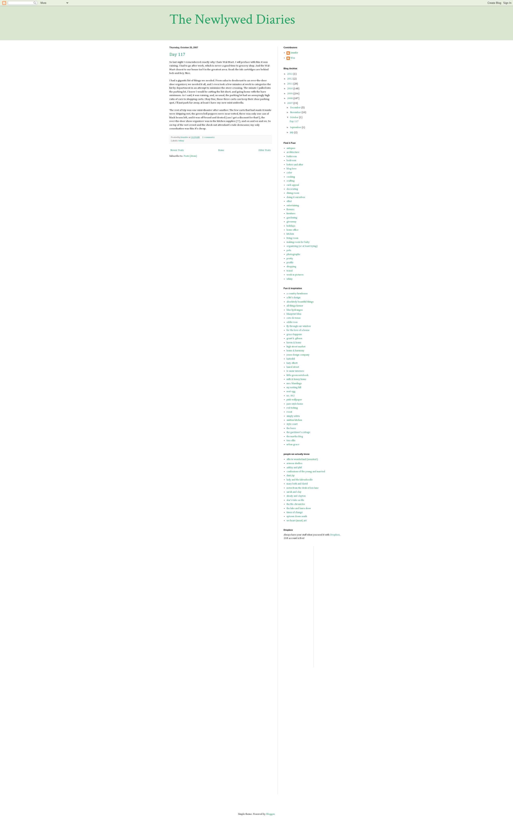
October (294, 117)
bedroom (291, 160)
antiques (291, 148)
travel (290, 271)
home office (292, 230)
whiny (181, 141)
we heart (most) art (297, 521)
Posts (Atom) (190, 156)
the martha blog (295, 436)
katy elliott (292, 363)
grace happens (294, 334)
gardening (292, 218)
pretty (290, 258)
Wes (293, 58)
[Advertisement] (356, 555)
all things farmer (295, 306)
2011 (290, 84)
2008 (290, 98)
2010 (290, 88)
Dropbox (335, 535)
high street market (296, 347)
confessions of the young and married (306, 471)
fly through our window (299, 326)
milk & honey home (296, 379)
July (292, 132)
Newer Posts (177, 150)
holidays (291, 226)
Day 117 (177, 54)
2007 (290, 103)
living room (292, 238)
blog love (291, 169)
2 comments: (208, 137)
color (289, 173)
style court (292, 424)
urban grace (293, 444)
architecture (293, 152)
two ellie (291, 440)
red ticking (292, 408)
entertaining (293, 205)
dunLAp (291, 475)
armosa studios (294, 463)
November (296, 112)
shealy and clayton (296, 496)
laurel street (293, 367)
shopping (291, 266)
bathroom (292, 156)
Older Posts (265, 150)
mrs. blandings (294, 383)
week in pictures (295, 275)
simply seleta (293, 416)
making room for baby (298, 242)
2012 (290, 79)
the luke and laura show (299, 508)
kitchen (290, 234)
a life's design (293, 297)
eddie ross (292, 322)
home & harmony (295, 351)
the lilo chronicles (296, 504)
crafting (291, 181)
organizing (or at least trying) (302, 246)
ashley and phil (294, 467)
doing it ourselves (296, 197)
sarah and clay (294, 492)
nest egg (291, 391)
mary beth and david (297, 484)
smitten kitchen (294, 420)
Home (221, 150)
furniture (291, 213)
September (296, 127)
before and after (295, 165)
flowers (290, 209)
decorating (292, 189)
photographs (293, 254)
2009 (290, 93)
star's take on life (295, 500)
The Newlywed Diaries (232, 19)
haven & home (294, 343)
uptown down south (297, 516)
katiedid (291, 359)
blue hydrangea (295, 310)
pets (289, 250)
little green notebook (297, 375)
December (295, 108)
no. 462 (291, 396)
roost (289, 412)
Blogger (270, 814)
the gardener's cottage (298, 432)
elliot (289, 201)
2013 (290, 74)
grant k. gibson (294, 338)
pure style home (295, 404)
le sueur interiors (295, 371)
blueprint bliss (294, 314)
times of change (295, 512)
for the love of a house (298, 330)
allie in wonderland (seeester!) (302, 459)
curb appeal (293, 185)
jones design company (298, 355)
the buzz (291, 428)
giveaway (291, 222)
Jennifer (294, 53)
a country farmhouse (297, 293)
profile (290, 262)
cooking (291, 177)
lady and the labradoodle (300, 480)
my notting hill (294, 387)
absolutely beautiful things (300, 302)
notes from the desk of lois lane (302, 488)
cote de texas (293, 318)
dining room (293, 193)
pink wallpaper (294, 400)
